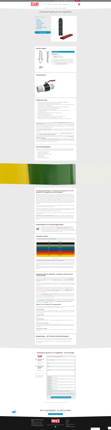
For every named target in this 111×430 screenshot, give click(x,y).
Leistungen (55, 4)
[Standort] (79, 4)
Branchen (50, 4)
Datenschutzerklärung (57, 390)
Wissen (60, 4)
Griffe (40, 16)
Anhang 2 (49, 379)
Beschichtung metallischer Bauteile (53, 217)
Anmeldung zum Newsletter (44, 339)
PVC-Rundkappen (65, 216)
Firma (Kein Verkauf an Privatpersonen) (54, 356)
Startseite (46, 8)
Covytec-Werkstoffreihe (62, 282)
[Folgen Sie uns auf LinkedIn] (55, 426)
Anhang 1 (49, 376)
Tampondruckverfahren (40, 302)
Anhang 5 (49, 387)
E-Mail (48, 363)
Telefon (48, 366)
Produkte (44, 4)
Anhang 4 (49, 384)
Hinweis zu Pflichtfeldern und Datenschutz (39, 376)
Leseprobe (39, 342)
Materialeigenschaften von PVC (53, 135)
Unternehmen (65, 4)
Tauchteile (43, 16)
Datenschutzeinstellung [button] (70, 426)
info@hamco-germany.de (38, 425)
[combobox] (75, 4)
